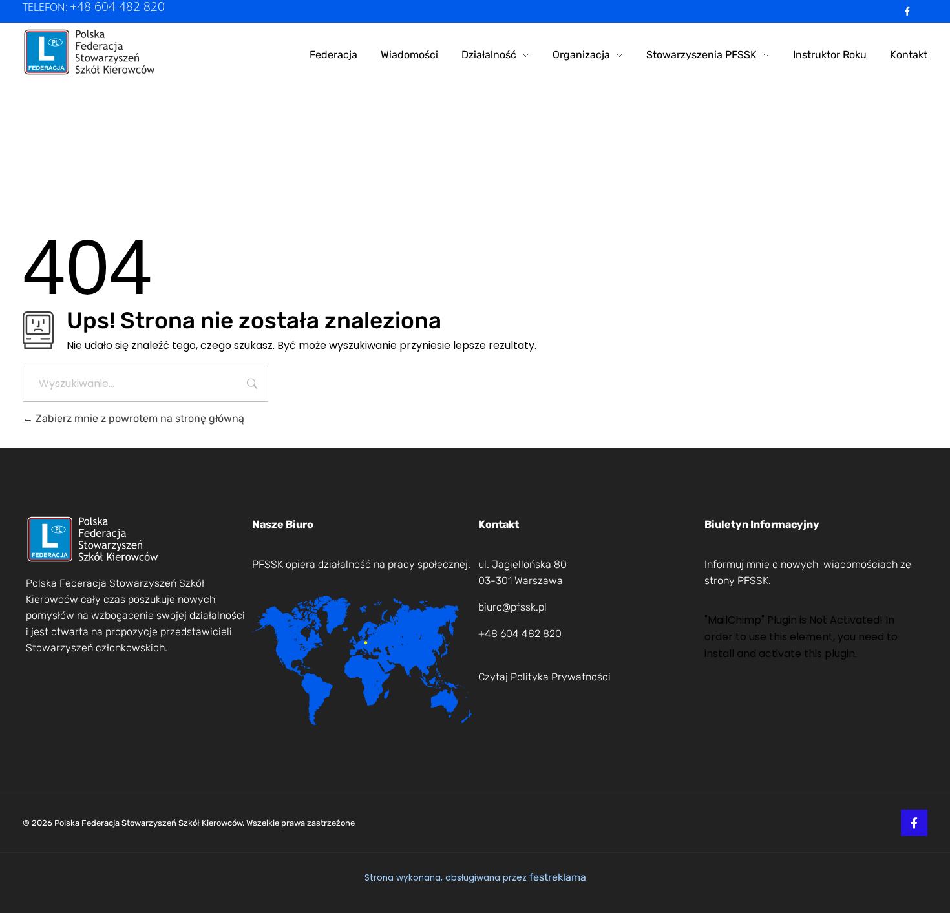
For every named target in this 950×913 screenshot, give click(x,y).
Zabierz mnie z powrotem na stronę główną (138, 418)
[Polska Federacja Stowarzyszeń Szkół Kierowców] (90, 52)
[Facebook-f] (908, 11)
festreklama (557, 877)
